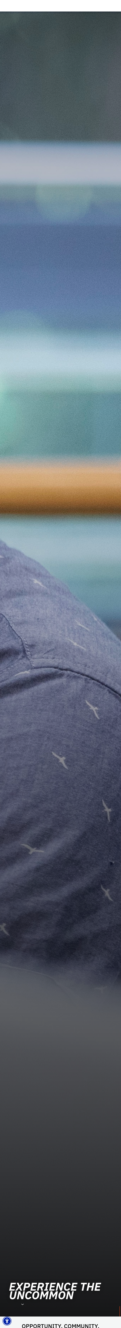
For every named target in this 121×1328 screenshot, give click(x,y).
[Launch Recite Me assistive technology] (7, 1321)
